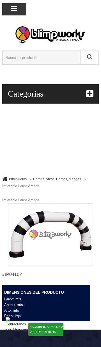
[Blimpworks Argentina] (50, 34)
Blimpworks (18, 179)
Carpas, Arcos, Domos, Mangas (57, 179)
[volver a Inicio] (5, 178)
